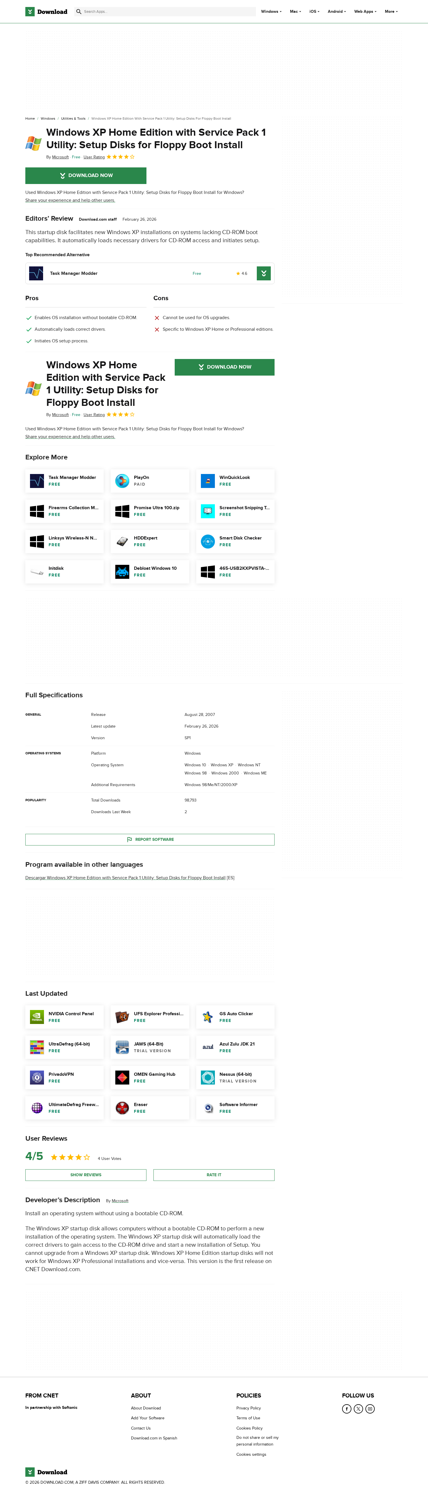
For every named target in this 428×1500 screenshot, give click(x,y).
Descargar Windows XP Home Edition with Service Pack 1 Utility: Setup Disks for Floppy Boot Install (125, 878)
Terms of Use (248, 1418)
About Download (146, 1408)
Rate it (214, 1174)
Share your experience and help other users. (70, 200)
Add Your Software (148, 1418)
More (390, 11)
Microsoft (120, 1200)
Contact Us (141, 1428)
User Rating (94, 157)
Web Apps (363, 12)
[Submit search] (79, 11)
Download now (90, 175)
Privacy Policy (248, 1408)
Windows (269, 12)
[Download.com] (46, 11)
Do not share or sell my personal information (257, 1441)
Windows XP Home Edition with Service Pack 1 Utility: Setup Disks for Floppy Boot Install (156, 138)
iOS (312, 12)
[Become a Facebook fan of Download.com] (346, 1409)
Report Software (154, 839)
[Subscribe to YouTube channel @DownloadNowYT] (370, 1409)
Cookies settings (251, 1454)
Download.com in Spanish (154, 1438)
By (57, 157)
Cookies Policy (249, 1428)
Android (335, 12)
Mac (294, 12)
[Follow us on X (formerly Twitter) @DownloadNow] (358, 1409)
